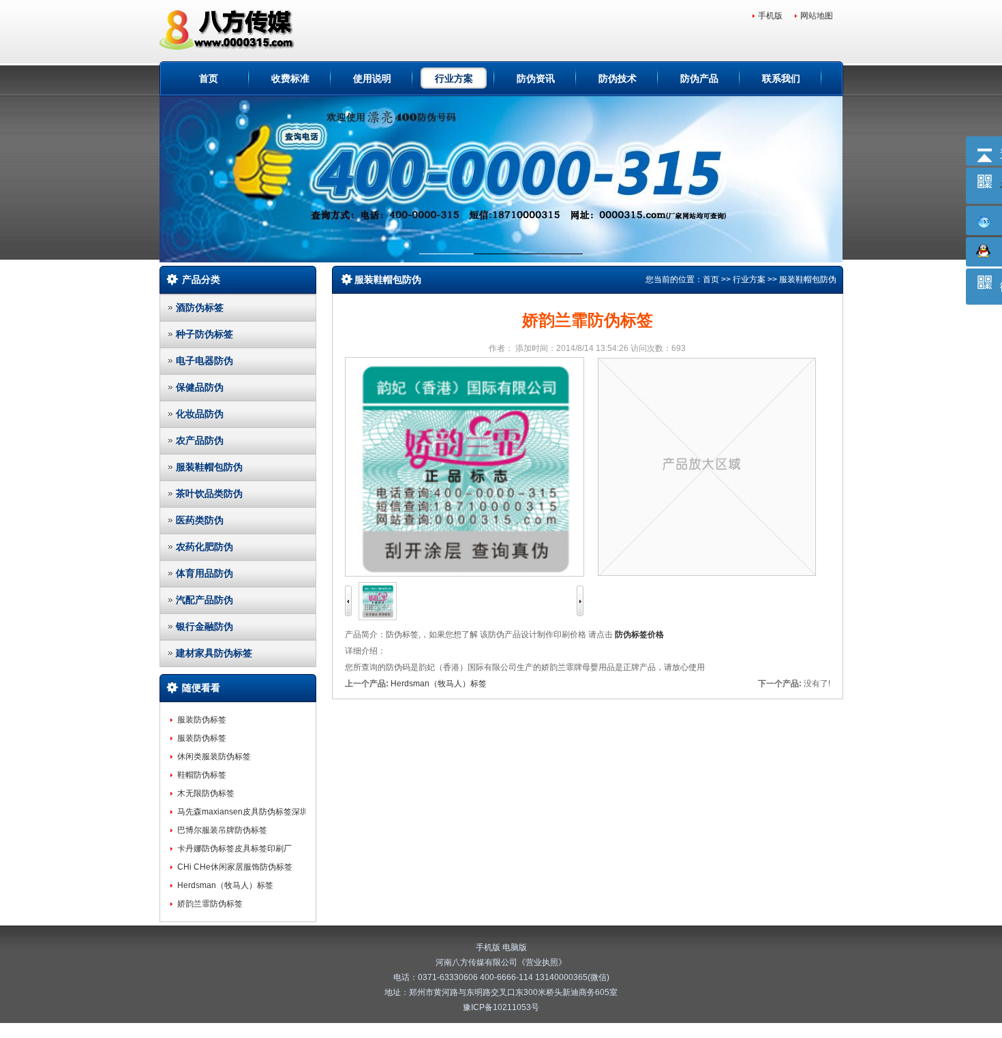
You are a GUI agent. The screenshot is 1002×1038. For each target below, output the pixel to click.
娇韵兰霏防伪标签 (210, 904)
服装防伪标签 (201, 719)
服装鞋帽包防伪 (209, 466)
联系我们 (781, 78)
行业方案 (454, 78)
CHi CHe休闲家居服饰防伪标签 (234, 867)
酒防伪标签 (200, 307)
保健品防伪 (200, 387)
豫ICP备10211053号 (501, 1007)
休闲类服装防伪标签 (214, 756)
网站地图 (816, 15)
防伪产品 (699, 78)
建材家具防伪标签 (214, 652)
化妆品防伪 (200, 413)
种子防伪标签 (204, 334)
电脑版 (514, 947)
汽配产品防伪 (204, 599)
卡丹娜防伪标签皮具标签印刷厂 (234, 848)
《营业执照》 (541, 962)
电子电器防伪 (204, 360)
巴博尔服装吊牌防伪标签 (222, 830)
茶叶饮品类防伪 (209, 493)
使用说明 (372, 78)
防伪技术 (617, 78)
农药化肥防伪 (204, 546)
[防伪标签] (230, 30)
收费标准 (290, 78)
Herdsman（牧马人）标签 (225, 885)
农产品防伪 (200, 440)
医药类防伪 (200, 520)
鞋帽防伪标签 (201, 775)
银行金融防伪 (204, 626)
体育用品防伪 (204, 573)
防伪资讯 (536, 78)
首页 (208, 78)
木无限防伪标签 (205, 793)
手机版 (770, 15)
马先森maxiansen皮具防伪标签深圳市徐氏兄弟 (263, 811)
